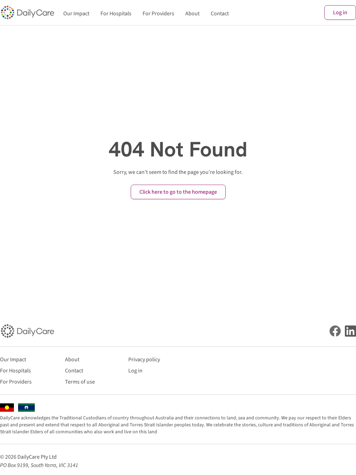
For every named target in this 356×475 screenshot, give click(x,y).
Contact (220, 13)
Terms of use (80, 382)
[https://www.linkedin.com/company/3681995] (350, 331)
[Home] (27, 12)
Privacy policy (144, 359)
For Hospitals (115, 13)
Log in (340, 12)
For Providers (158, 13)
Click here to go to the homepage (178, 192)
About (192, 13)
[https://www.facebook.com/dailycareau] (335, 331)
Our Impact (76, 13)
